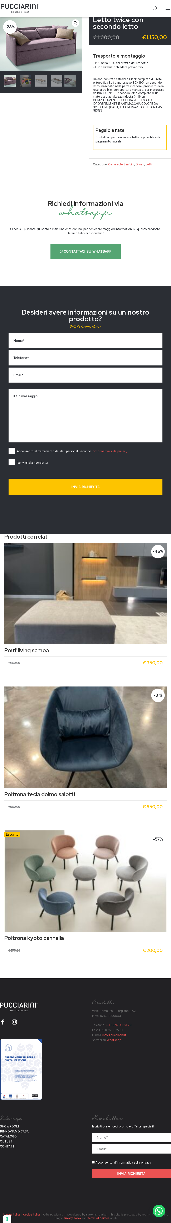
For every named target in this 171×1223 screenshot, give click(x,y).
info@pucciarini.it (114, 1035)
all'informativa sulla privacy (132, 1162)
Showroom (9, 1126)
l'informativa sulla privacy (110, 451)
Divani (140, 164)
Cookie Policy (31, 1214)
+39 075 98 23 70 (119, 1025)
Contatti (7, 1146)
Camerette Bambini (121, 164)
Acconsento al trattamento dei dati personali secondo (72, 451)
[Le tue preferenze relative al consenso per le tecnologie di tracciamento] (7, 1219)
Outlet (6, 1141)
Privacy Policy (11, 1214)
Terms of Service (98, 1218)
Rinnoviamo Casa (14, 1131)
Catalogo (8, 1136)
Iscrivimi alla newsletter (32, 463)
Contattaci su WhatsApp (87, 251)
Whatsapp (114, 1040)
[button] (75, 23)
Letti (149, 164)
